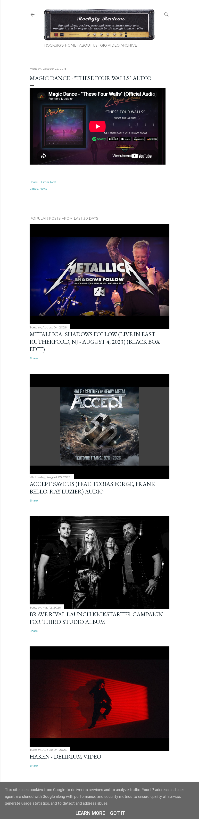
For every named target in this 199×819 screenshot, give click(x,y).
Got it (117, 813)
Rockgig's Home (60, 45)
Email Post (49, 182)
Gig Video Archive (118, 45)
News (43, 188)
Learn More (90, 813)
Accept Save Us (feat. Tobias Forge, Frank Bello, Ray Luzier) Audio (92, 487)
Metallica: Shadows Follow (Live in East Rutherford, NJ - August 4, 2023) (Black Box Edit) (95, 341)
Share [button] (34, 182)
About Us (88, 45)
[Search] (166, 13)
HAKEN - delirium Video (65, 756)
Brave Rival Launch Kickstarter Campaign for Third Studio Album (96, 618)
